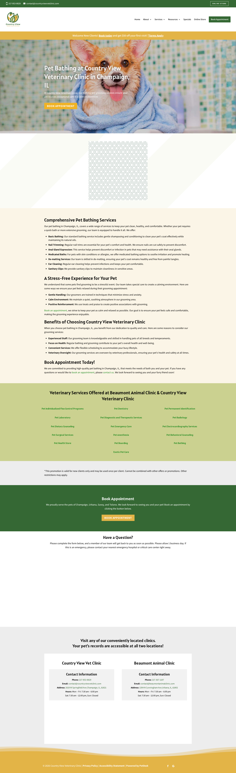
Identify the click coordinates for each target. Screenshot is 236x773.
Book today (105, 35)
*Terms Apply (155, 35)
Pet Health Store (62, 443)
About (146, 19)
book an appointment (83, 372)
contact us (108, 372)
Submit (55, 616)
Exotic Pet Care (121, 452)
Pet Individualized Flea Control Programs (63, 408)
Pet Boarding (121, 443)
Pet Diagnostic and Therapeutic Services (121, 417)
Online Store (200, 19)
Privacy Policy (90, 765)
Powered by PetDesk (137, 765)
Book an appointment (55, 310)
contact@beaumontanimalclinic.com (158, 683)
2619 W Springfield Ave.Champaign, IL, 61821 (86, 687)
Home (137, 19)
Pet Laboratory (62, 417)
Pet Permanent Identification (180, 408)
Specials (187, 19)
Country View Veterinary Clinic (62, 92)
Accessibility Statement (112, 765)
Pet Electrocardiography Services (180, 426)
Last (120, 560)
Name (53, 551)
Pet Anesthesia (121, 434)
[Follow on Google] (173, 766)
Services (158, 19)
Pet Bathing (180, 443)
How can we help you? (61, 588)
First (51, 560)
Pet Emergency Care (121, 426)
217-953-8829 (14, 3)
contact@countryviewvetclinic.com (42, 3)
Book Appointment (60, 106)
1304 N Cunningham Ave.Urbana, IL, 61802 (158, 687)
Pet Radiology (180, 417)
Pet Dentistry (121, 408)
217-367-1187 (158, 679)
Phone (53, 577)
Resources (173, 19)
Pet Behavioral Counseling (179, 434)
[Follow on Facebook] (168, 766)
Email (53, 565)
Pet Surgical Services (62, 434)
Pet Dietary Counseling (62, 426)
